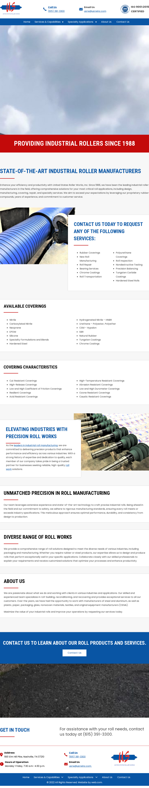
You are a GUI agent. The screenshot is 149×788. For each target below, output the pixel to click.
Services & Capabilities (48, 21)
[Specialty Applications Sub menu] (96, 22)
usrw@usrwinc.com (95, 11)
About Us (106, 21)
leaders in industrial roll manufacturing (36, 445)
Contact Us (123, 21)
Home (26, 21)
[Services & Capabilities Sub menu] (62, 22)
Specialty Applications (81, 21)
